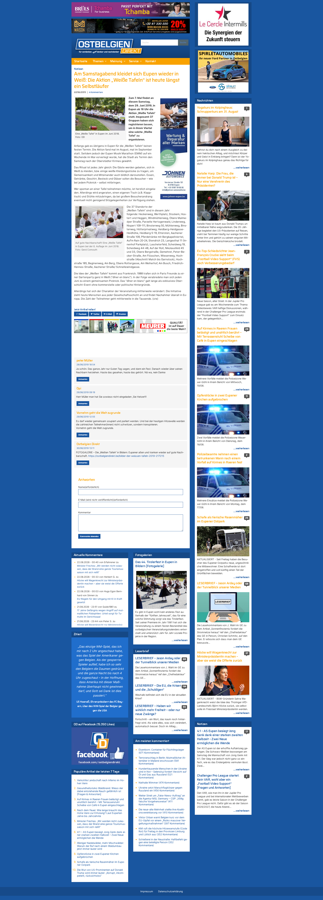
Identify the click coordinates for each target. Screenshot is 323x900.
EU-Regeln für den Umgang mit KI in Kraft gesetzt (99, 600)
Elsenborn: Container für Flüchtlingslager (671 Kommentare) (161, 751)
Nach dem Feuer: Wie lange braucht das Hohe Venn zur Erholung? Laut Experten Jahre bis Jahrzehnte (99, 813)
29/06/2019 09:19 (86, 392)
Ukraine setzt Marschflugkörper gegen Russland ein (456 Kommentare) (160, 789)
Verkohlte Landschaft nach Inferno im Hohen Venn (100, 782)
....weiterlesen (180, 640)
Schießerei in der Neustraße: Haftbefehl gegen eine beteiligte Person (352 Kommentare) (163, 842)
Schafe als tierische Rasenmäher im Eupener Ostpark (100, 863)
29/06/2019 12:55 (86, 416)
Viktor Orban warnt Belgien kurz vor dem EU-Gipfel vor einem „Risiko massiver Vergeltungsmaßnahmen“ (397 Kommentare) (162, 820)
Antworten (82, 379)
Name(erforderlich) (88, 487)
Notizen (78, 69)
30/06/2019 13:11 (85, 448)
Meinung (116, 61)
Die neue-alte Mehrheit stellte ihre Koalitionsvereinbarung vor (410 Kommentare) (162, 811)
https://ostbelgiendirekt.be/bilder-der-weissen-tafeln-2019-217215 (126, 455)
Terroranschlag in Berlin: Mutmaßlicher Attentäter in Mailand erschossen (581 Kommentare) (162, 760)
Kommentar (84, 512)
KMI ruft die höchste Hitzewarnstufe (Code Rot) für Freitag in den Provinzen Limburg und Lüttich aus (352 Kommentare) (163, 831)
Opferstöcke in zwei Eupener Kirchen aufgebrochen (98, 855)
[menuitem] (80, 61)
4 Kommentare (96, 92)
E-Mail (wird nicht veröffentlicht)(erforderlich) (103, 499)
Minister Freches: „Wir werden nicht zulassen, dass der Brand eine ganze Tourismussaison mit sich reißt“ (100, 568)
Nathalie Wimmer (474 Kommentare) (159, 782)
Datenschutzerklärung (170, 891)
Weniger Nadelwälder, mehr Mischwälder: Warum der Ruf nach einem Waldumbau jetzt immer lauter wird (100, 845)
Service (134, 61)
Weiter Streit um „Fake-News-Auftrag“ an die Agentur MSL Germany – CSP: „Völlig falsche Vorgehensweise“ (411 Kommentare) (162, 800)
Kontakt (150, 61)
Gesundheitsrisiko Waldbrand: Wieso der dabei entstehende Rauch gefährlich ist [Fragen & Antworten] (100, 791)
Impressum (146, 891)
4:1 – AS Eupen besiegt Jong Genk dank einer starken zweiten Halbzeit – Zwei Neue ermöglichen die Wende (101, 835)
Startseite (80, 61)
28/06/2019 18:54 (86, 364)
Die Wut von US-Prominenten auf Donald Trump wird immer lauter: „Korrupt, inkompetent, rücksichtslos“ (100, 872)
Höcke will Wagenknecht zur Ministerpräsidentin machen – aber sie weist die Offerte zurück (100, 583)
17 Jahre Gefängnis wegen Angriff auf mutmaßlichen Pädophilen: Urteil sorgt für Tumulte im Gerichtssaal (100, 613)
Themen (98, 61)
